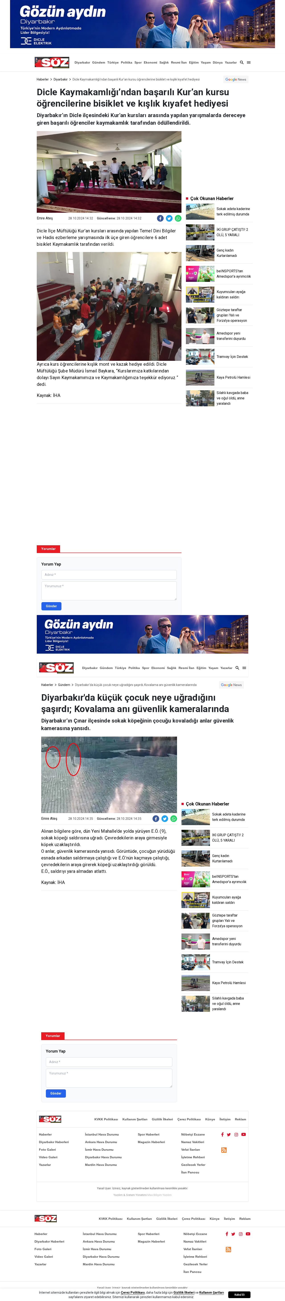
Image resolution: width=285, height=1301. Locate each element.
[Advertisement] (109, 439)
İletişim (225, 1119)
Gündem (98, 62)
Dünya (218, 62)
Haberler (43, 79)
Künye (210, 1119)
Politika (126, 62)
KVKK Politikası (106, 1119)
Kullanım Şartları (134, 1119)
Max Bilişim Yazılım (159, 1195)
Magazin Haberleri (151, 1142)
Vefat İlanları (190, 1149)
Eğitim (194, 62)
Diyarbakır (82, 62)
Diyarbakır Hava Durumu (103, 1157)
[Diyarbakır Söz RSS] (224, 1150)
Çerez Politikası (189, 1119)
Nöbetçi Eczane (193, 1134)
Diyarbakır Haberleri (54, 1142)
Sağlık (164, 62)
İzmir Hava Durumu (99, 1149)
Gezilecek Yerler (193, 1165)
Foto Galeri (47, 1149)
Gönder (51, 606)
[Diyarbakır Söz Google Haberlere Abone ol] (236, 79)
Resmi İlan (179, 62)
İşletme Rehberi (193, 1157)
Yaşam (206, 62)
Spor (138, 62)
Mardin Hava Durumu (101, 1165)
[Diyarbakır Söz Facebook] (222, 1134)
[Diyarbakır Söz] (52, 62)
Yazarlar (231, 62)
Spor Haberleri (148, 1134)
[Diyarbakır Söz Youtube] (243, 1134)
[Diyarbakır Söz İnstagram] (236, 1134)
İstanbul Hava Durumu (102, 1134)
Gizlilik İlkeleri (162, 1119)
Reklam (240, 1119)
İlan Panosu (190, 1172)
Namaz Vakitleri (192, 1142)
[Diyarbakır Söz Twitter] (229, 1134)
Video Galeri (48, 1157)
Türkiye (113, 62)
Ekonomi (150, 62)
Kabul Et (239, 1294)
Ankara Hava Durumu (101, 1142)
